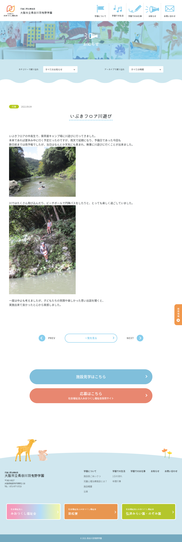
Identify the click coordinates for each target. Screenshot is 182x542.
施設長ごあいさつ (92, 476)
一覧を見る (91, 338)
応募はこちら (91, 395)
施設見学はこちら (91, 376)
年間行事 (116, 481)
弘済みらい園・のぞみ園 (143, 512)
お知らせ (155, 471)
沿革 (86, 491)
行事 (14, 106)
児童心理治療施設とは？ (95, 481)
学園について (90, 471)
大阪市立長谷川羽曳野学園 (36, 11)
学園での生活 (118, 471)
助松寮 (82, 512)
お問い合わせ (171, 471)
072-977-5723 (16, 486)
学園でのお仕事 (138, 471)
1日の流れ (117, 476)
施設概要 (88, 486)
